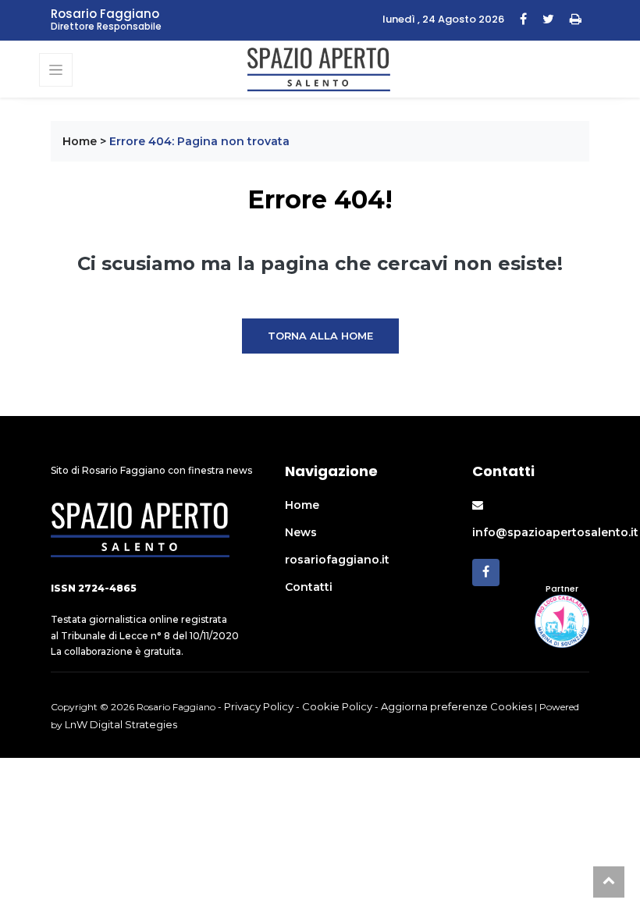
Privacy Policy (258, 706)
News (301, 532)
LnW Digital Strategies (121, 724)
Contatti (308, 587)
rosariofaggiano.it (337, 560)
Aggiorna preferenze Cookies (456, 706)
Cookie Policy (337, 706)
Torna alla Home (320, 335)
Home (79, 141)
